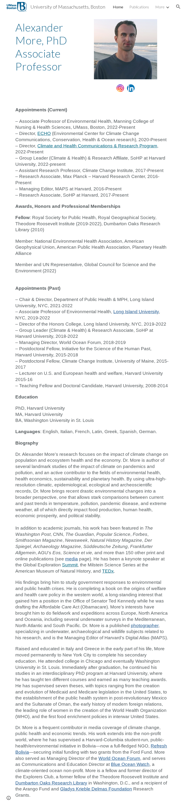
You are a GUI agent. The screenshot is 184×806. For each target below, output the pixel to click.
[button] (178, 6)
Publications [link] (139, 7)
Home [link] (118, 7)
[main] (51, 47)
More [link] (160, 7)
